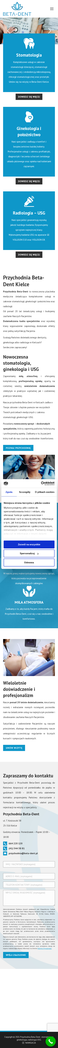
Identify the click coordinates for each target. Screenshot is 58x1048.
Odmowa (29, 562)
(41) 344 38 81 (17, 848)
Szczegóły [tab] (24, 492)
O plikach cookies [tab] (44, 492)
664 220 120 (15, 843)
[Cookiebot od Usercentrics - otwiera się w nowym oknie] (41, 483)
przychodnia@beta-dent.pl (23, 853)
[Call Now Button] (51, 1041)
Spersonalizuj (27, 553)
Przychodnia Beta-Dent (30, 1037)
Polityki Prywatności (45, 948)
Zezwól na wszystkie (29, 544)
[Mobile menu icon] (52, 9)
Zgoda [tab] (9, 492)
